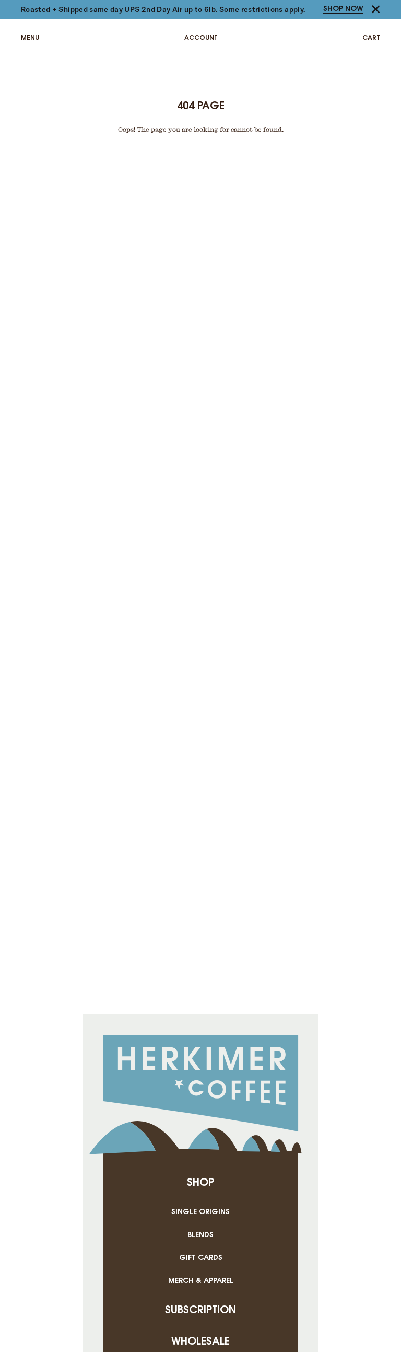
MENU (30, 38)
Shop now (343, 9)
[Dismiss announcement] (376, 9)
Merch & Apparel (200, 1281)
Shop (200, 1183)
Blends (200, 1235)
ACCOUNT (201, 38)
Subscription (200, 1310)
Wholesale (200, 1342)
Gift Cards (200, 1258)
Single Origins (200, 1212)
